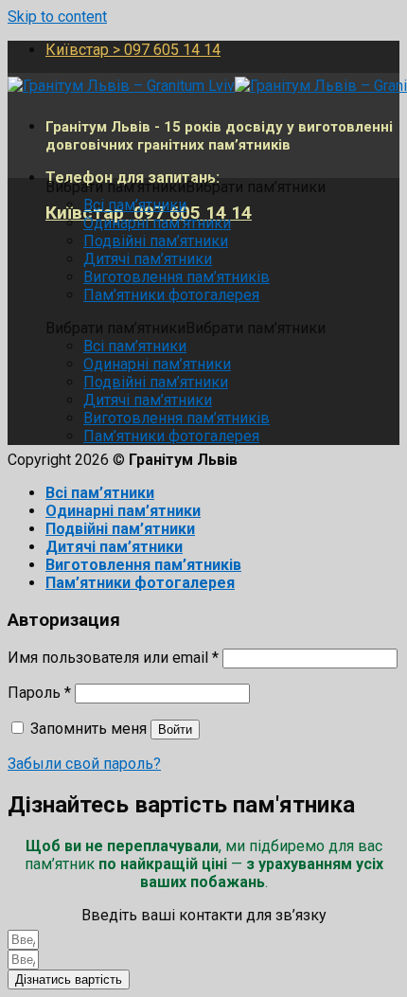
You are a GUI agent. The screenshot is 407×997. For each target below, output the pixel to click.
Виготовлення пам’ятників (176, 277)
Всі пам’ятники (134, 205)
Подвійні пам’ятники (155, 241)
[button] (185, 187)
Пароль (39, 693)
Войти (175, 729)
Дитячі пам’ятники (147, 259)
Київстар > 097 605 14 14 (133, 50)
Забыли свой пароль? (84, 764)
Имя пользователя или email (113, 658)
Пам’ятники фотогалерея (171, 295)
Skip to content (57, 17)
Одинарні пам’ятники (157, 223)
